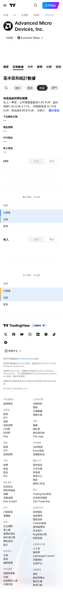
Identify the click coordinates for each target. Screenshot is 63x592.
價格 (35, 407)
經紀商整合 (39, 577)
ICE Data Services (25, 358)
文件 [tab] (30, 66)
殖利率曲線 (9, 490)
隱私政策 (37, 519)
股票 (5, 414)
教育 (5, 558)
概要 (35, 425)
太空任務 (37, 468)
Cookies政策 (39, 523)
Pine (5, 436)
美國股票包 (39, 454)
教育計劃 (37, 585)
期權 (5, 493)
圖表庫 (36, 552)
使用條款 (37, 511)
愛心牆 (6, 529)
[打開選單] (5, 5)
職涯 (35, 479)
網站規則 (8, 541)
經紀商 (36, 428)
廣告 (35, 573)
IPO (5, 476)
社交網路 (8, 526)
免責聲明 (37, 515)
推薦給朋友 (9, 533)
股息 (5, 472)
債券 (5, 421)
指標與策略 (9, 573)
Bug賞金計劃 (40, 534)
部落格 (36, 472)
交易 (5, 555)
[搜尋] (35, 5)
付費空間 (8, 584)
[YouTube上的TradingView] (21, 334)
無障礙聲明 (39, 526)
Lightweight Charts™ (44, 555)
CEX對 (6, 428)
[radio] (36, 161)
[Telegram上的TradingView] (46, 334)
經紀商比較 (39, 432)
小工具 (36, 548)
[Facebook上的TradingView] (13, 334)
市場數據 (37, 411)
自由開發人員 (10, 580)
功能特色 (37, 403)
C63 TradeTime (41, 501)
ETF (5, 417)
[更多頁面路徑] (14, 15)
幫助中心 (37, 476)
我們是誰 (37, 464)
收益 (5, 468)
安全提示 (37, 530)
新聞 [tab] (39, 66)
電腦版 (6, 515)
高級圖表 (37, 559)
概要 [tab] (6, 66)
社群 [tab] (49, 66)
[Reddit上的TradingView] (5, 342)
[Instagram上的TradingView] (30, 334)
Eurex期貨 (38, 450)
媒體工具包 (39, 483)
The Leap (38, 436)
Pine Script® (10, 501)
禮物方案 (37, 414)
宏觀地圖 (8, 497)
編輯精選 (8, 562)
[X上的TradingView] (5, 334)
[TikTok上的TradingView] (54, 334)
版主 (5, 544)
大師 (5, 576)
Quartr (50, 381)
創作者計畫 (9, 537)
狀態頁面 (37, 537)
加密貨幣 (8, 425)
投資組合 (8, 486)
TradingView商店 (42, 493)
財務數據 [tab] (18, 66)
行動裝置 (8, 511)
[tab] (18, 88)
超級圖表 (8, 403)
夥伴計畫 (37, 581)
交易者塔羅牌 (40, 497)
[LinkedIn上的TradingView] (38, 334)
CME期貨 (38, 446)
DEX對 (6, 432)
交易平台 (37, 563)
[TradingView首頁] (13, 5)
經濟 (5, 464)
